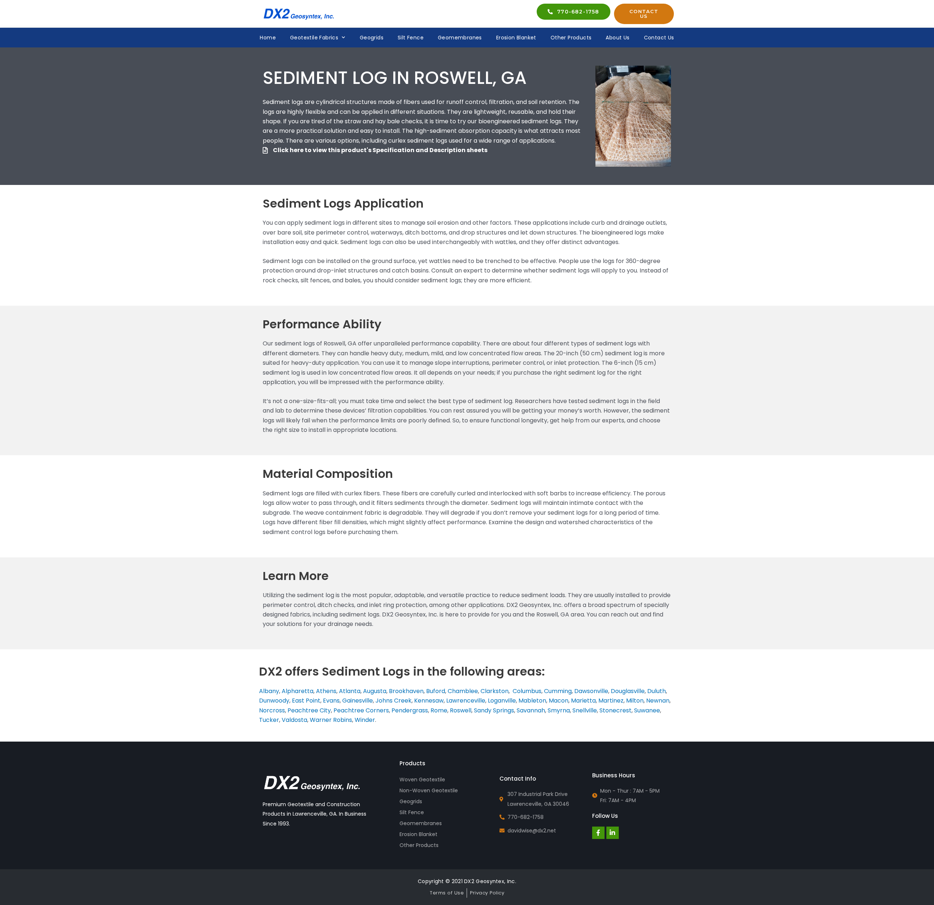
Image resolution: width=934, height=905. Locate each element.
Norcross (272, 710)
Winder (365, 720)
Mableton (532, 700)
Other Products (571, 37)
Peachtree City (309, 710)
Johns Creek (393, 700)
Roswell (460, 710)
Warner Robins (331, 720)
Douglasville (628, 691)
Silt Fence (411, 37)
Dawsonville (591, 691)
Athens (326, 691)
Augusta (374, 691)
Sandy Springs (494, 710)
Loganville (502, 700)
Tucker (269, 720)
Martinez (611, 700)
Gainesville (357, 700)
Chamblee (463, 691)
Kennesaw (429, 700)
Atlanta (349, 691)
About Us (617, 37)
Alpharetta (297, 691)
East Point (306, 700)
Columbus (527, 691)
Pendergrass (409, 710)
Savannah (531, 710)
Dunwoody (274, 700)
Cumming (558, 691)
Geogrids (371, 37)
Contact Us (659, 37)
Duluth (656, 691)
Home (268, 37)
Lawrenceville (465, 700)
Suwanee (647, 710)
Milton (635, 700)
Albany (269, 691)
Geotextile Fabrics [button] (314, 37)
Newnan (657, 700)
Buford (435, 691)
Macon (558, 700)
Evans (331, 700)
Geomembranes (460, 37)
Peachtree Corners (361, 710)
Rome (439, 710)
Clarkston (494, 691)
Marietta (583, 700)
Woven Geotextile (422, 779)
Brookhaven (406, 691)
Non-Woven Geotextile (429, 790)
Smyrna (559, 710)
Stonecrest (615, 710)
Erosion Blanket (516, 37)
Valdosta (294, 720)
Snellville (584, 710)
